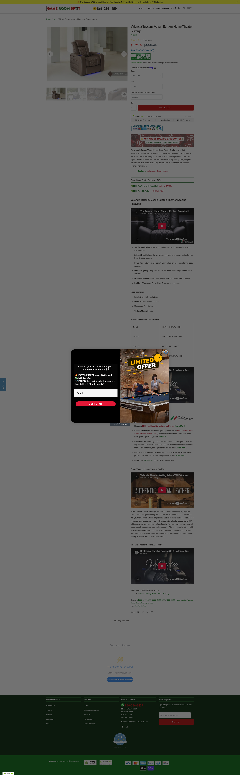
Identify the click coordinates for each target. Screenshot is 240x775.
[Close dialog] (166, 352)
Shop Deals (95, 404)
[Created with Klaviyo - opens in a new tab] (120, 424)
